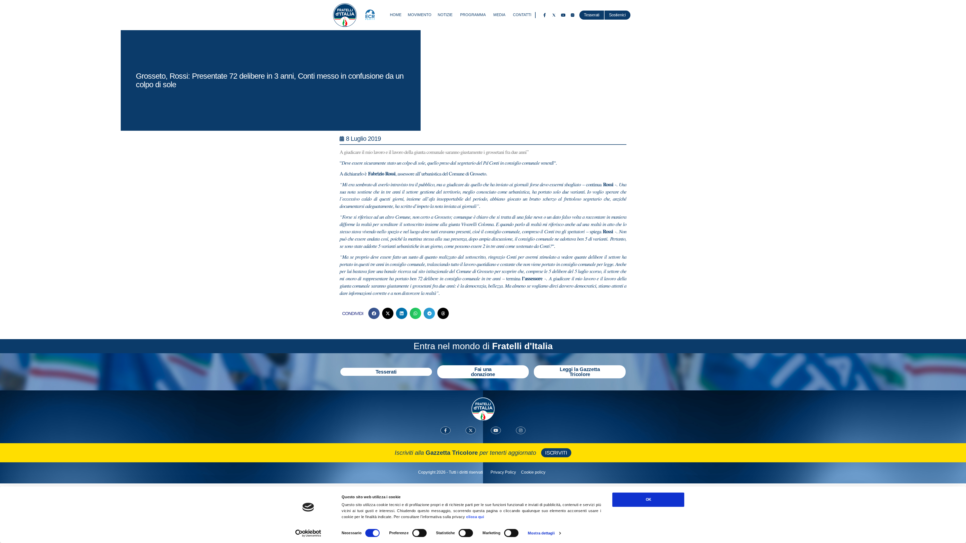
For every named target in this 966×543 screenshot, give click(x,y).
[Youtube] (563, 15)
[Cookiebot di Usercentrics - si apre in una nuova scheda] (308, 533)
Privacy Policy (503, 472)
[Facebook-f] (545, 15)
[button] (374, 313)
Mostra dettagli (541, 533)
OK (648, 499)
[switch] (419, 533)
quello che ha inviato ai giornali (500, 184)
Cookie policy (533, 472)
